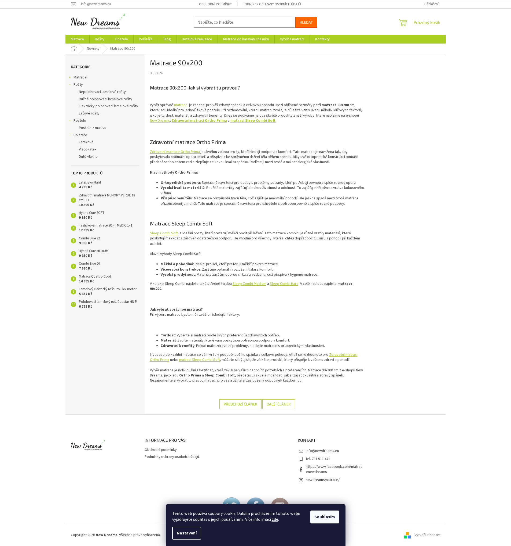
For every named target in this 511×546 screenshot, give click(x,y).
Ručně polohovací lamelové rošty (105, 99)
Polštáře (80, 135)
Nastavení (187, 533)
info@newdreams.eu (322, 451)
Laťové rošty (89, 113)
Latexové (86, 142)
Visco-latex (87, 149)
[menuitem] (77, 39)
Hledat (306, 22)
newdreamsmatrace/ (323, 480)
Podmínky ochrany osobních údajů (271, 4)
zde (275, 519)
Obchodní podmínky (215, 4)
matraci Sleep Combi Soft (199, 359)
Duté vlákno (88, 156)
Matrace (80, 77)
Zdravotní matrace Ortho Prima (175, 152)
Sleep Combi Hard (284, 283)
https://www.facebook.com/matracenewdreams (334, 469)
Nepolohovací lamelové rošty (102, 92)
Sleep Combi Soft (164, 233)
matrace (181, 105)
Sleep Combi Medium (249, 283)
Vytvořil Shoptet (427, 535)
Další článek (279, 404)
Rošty (78, 84)
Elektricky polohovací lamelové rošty (108, 106)
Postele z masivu (92, 128)
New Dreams (160, 120)
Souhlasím (324, 517)
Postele (79, 120)
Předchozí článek (240, 404)
